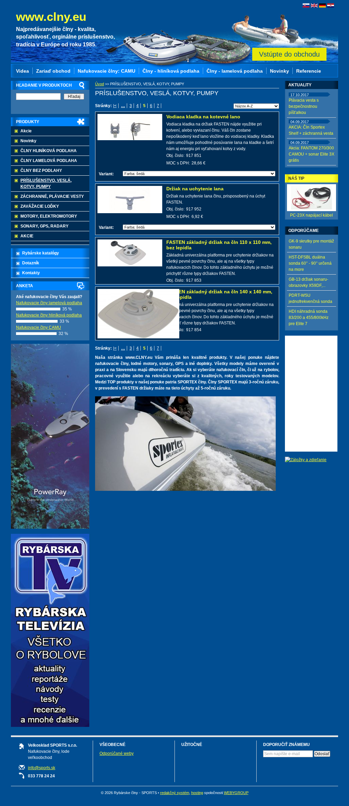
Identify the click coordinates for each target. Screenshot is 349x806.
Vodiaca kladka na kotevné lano (203, 116)
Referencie (308, 71)
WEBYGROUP (236, 793)
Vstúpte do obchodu (289, 54)
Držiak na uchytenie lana (195, 188)
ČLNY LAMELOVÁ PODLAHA (48, 160)
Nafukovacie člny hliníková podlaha (49, 315)
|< (115, 105)
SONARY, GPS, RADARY (44, 226)
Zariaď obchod (53, 71)
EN (314, 5)
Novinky (28, 140)
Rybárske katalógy (40, 253)
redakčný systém (174, 793)
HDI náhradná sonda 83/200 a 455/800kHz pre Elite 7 (309, 317)
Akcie (26, 131)
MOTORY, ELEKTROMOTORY (48, 216)
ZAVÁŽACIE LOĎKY (39, 206)
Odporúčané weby (117, 753)
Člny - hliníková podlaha (170, 71)
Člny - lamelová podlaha (235, 71)
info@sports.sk (41, 767)
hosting (197, 793)
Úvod (99, 84)
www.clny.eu (51, 16)
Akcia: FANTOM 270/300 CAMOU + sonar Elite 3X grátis (311, 154)
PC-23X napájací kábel (311, 215)
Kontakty (31, 272)
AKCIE (26, 236)
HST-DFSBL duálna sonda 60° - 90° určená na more (310, 263)
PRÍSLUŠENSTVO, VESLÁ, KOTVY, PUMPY (46, 183)
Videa (22, 71)
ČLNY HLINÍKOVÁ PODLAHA (48, 150)
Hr (330, 5)
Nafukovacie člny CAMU (38, 327)
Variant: (106, 174)
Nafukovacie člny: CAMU (106, 71)
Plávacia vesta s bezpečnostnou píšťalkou (304, 106)
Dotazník (30, 263)
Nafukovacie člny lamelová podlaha (49, 303)
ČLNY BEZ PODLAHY (41, 170)
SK (306, 5)
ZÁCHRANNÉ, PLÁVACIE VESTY (52, 196)
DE (322, 5)
